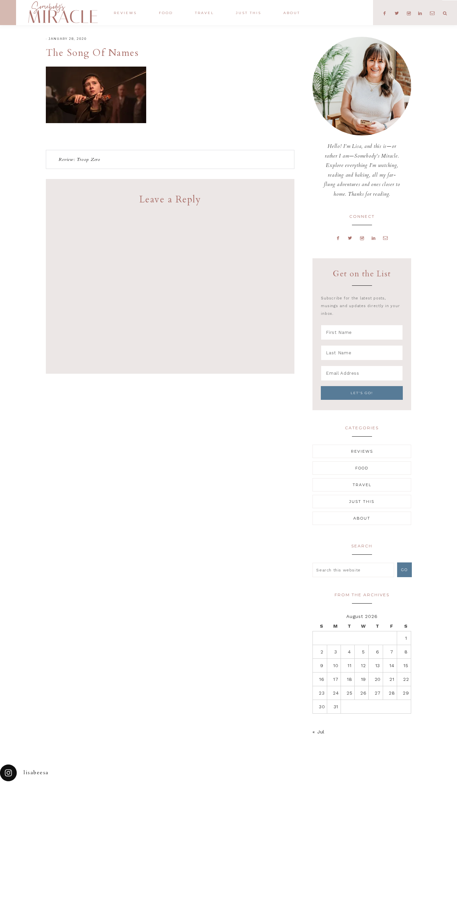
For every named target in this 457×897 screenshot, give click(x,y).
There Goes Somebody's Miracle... (62, 12)
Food (361, 468)
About (361, 518)
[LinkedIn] (373, 238)
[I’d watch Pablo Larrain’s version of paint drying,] (143, 805)
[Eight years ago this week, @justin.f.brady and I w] (257, 805)
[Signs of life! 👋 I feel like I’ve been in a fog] (314, 805)
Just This (361, 501)
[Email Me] (385, 238)
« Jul (318, 731)
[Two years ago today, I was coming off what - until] (28, 805)
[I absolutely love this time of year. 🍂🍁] (428, 805)
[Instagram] (362, 238)
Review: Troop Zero (79, 159)
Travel (362, 484)
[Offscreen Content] (8, 12)
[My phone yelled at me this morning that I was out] (200, 805)
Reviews (362, 451)
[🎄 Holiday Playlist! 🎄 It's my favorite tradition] (85, 805)
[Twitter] (350, 238)
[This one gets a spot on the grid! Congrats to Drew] (371, 805)
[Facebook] (338, 238)
